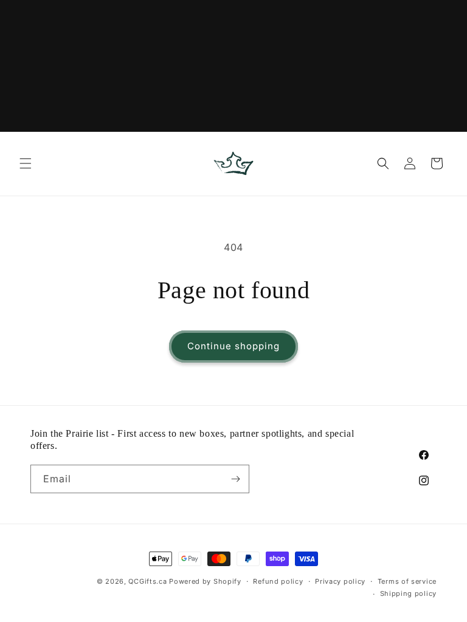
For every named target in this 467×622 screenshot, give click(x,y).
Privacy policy (340, 581)
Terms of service (407, 581)
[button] (25, 163)
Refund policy (278, 581)
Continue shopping (233, 346)
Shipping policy (408, 593)
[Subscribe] (235, 479)
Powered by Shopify (205, 581)
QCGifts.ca (147, 581)
